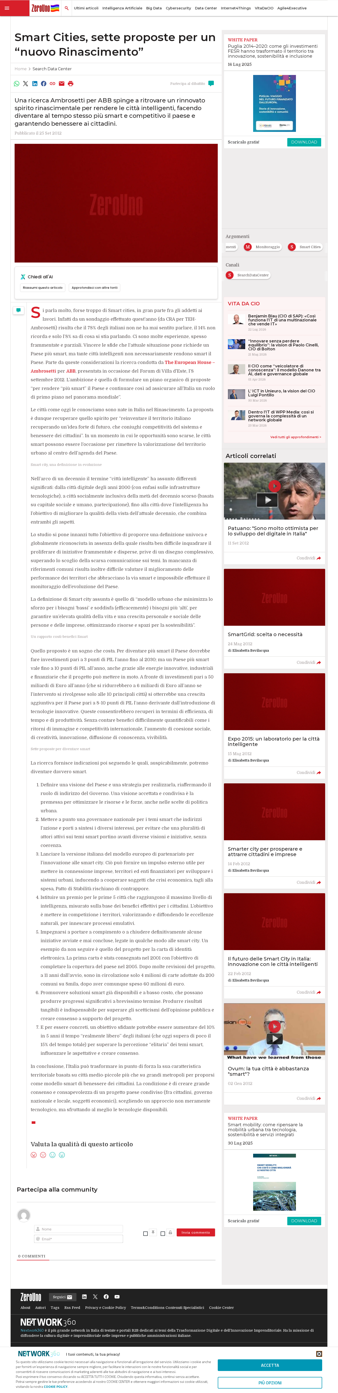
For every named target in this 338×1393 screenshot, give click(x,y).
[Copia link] (53, 83)
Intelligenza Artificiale (122, 8)
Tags (55, 1308)
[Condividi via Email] (62, 83)
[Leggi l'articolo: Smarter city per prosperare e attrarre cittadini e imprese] (274, 836)
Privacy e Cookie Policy (105, 1308)
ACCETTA (270, 1365)
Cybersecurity (178, 8)
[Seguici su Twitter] (95, 1297)
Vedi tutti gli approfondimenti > (295, 437)
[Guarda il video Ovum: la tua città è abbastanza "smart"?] (274, 1054)
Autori (40, 1308)
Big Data (154, 8)
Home (21, 69)
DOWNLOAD (304, 142)
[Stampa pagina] (71, 83)
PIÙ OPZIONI (270, 1382)
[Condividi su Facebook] (44, 83)
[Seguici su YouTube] (117, 1297)
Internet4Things (236, 8)
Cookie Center (221, 1308)
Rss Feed (72, 1308)
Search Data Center (52, 69)
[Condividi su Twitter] (25, 83)
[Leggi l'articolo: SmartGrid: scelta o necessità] (274, 619)
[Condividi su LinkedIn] (35, 83)
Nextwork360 (32, 1330)
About (25, 1308)
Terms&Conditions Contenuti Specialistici (167, 1308)
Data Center (206, 8)
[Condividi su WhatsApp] (17, 83)
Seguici (60, 1297)
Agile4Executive (292, 8)
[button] (15, 8)
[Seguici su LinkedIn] (84, 1297)
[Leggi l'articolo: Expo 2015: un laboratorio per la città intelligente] (274, 726)
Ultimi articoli (86, 8)
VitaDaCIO (264, 8)
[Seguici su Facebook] (106, 1297)
